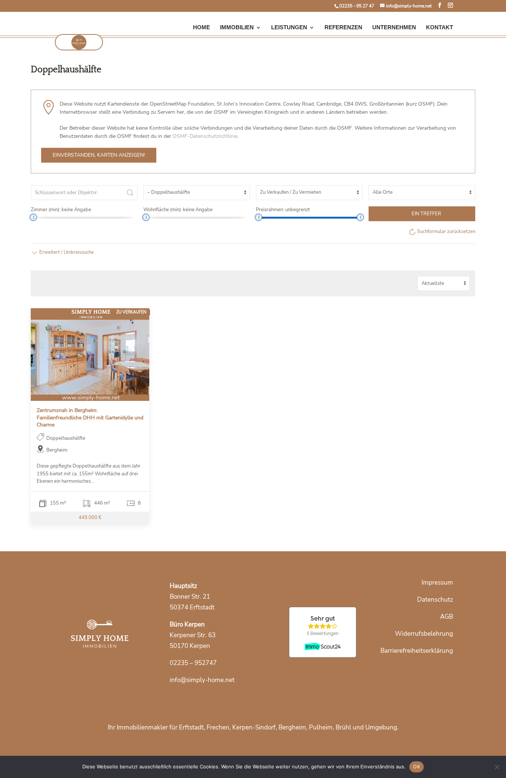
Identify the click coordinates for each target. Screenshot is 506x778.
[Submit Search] (130, 192)
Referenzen (343, 27)
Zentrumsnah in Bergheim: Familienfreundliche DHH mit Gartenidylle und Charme (90, 417)
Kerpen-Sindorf (254, 727)
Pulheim (321, 727)
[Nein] (496, 767)
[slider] (33, 217)
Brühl (343, 727)
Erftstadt (191, 727)
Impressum (437, 582)
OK (416, 766)
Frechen (218, 727)
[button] (62, 252)
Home (201, 27)
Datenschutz (435, 599)
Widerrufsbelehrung (424, 633)
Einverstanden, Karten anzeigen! (99, 155)
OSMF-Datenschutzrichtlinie (205, 136)
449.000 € (90, 517)
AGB (446, 616)
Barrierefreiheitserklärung (416, 650)
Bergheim (292, 727)
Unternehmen (394, 27)
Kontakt (439, 27)
